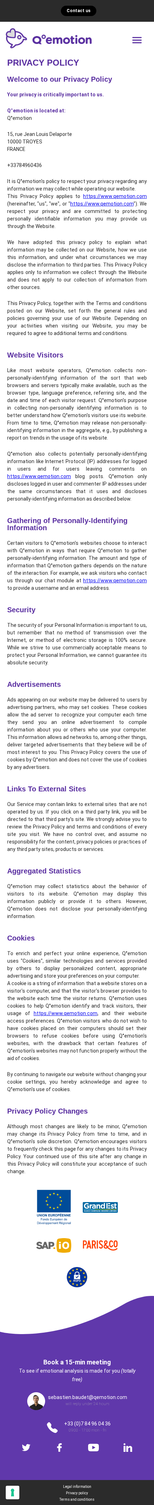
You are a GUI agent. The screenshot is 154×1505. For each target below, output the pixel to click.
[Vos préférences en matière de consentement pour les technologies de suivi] (12, 1492)
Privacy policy (77, 1493)
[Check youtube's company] (93, 1447)
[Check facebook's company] (59, 1447)
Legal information (77, 1487)
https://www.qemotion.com (115, 196)
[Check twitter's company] (26, 1447)
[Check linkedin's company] (128, 1447)
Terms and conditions (77, 1499)
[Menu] (136, 40)
